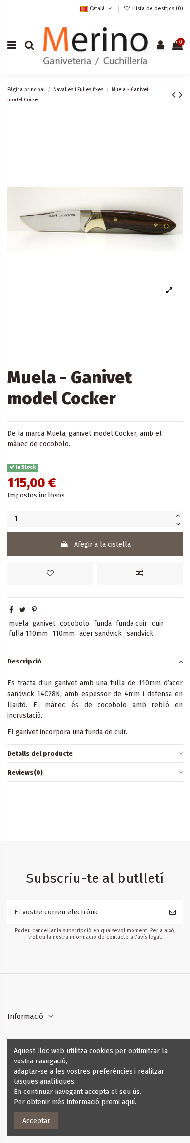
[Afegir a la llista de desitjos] (50, 573)
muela (18, 623)
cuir (158, 623)
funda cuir (131, 623)
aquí (128, 1102)
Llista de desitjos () (157, 8)
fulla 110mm (28, 633)
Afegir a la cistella (102, 544)
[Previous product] (175, 94)
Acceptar (36, 1121)
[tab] (95, 661)
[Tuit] (22, 610)
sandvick (140, 633)
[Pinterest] (34, 610)
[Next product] (181, 94)
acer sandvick (100, 633)
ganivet (44, 623)
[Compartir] (11, 610)
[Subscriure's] (172, 912)
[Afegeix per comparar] (140, 573)
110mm (63, 633)
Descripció (24, 661)
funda (103, 623)
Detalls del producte (40, 753)
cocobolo (74, 623)
